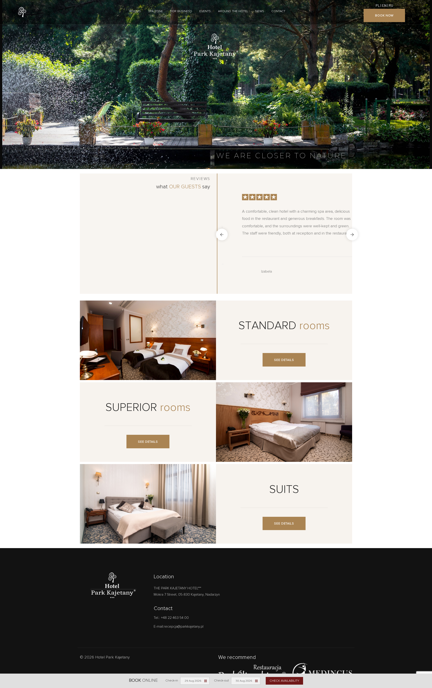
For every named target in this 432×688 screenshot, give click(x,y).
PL (378, 5)
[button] (222, 234)
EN (384, 5)
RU (391, 5)
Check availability (284, 681)
